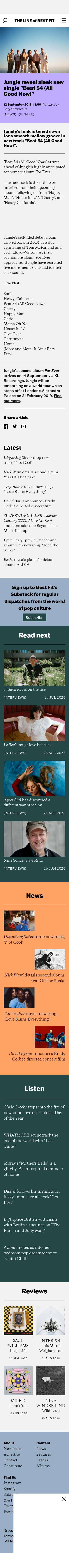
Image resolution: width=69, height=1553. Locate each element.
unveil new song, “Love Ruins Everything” (28, 489)
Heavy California (19, 202)
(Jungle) (27, 114)
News (10, 114)
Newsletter (13, 1448)
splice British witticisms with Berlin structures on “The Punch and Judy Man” (32, 1225)
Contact (10, 1460)
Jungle (10, 131)
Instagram (13, 1483)
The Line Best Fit (34, 20)
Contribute (13, 1466)
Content (43, 1443)
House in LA (27, 197)
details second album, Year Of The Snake (31, 475)
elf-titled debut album (38, 237)
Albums (43, 1466)
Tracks (42, 1460)
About (9, 1443)
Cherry (48, 197)
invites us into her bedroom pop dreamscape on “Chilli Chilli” (31, 1253)
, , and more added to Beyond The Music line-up (31, 523)
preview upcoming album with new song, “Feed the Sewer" (31, 545)
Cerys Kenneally (15, 109)
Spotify (10, 1488)
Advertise (12, 1454)
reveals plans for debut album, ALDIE (28, 562)
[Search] (5, 20)
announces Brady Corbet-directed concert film (29, 504)
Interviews (15, 697)
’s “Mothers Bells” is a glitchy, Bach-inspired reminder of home (33, 1169)
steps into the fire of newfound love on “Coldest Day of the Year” (34, 1113)
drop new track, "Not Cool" (26, 460)
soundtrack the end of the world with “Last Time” (31, 1141)
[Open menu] (64, 20)
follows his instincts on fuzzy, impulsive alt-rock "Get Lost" (32, 1197)
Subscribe (34, 617)
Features (43, 1454)
